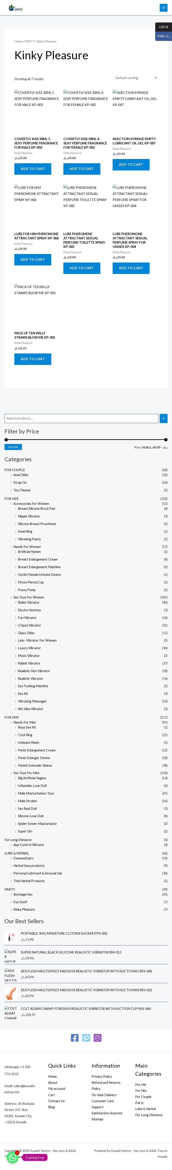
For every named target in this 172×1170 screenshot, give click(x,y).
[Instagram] (97, 1037)
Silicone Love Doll (30, 816)
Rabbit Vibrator (29, 663)
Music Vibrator (29, 656)
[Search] (164, 418)
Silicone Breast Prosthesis (37, 524)
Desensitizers (23, 858)
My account (56, 1089)
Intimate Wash (28, 742)
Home (18, 41)
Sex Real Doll (27, 808)
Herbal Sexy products (29, 866)
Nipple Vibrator (29, 516)
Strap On (20, 482)
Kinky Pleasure (24, 909)
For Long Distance (18, 840)
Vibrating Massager (32, 701)
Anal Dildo (20, 475)
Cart (51, 1095)
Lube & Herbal (145, 1109)
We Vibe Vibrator (30, 709)
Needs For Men (24, 722)
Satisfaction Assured (107, 1113)
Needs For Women (27, 547)
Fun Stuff (20, 902)
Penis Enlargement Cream (37, 750)
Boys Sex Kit (27, 727)
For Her (141, 1084)
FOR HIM (11, 717)
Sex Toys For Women (28, 597)
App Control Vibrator (29, 845)
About (52, 1082)
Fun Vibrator (27, 618)
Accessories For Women (31, 504)
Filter (13, 447)
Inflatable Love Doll (32, 786)
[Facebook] (74, 1037)
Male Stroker (27, 801)
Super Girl (25, 831)
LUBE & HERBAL (16, 853)
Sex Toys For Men (26, 773)
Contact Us (56, 1101)
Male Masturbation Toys (36, 793)
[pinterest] (86, 1037)
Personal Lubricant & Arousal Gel (37, 873)
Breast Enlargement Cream (38, 559)
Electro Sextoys (29, 610)
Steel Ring (25, 531)
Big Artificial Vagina (32, 778)
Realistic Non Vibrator (34, 671)
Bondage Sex (22, 894)
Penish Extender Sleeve (35, 765)
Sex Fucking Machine (33, 686)
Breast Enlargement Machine (39, 567)
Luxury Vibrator (29, 648)
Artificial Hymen (29, 552)
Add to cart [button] (33, 169)
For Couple (143, 1097)
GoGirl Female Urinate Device (39, 574)
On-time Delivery (104, 1095)
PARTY (9, 889)
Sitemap (97, 1119)
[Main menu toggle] (164, 8)
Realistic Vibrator (30, 678)
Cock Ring (25, 735)
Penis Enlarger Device (34, 758)
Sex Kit (23, 693)
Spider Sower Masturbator (37, 824)
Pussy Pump (27, 590)
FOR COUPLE (14, 470)
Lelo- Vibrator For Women (37, 640)
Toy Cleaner (22, 490)
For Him (141, 1091)
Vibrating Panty (29, 539)
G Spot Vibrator (29, 625)
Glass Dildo (26, 633)
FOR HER (11, 499)
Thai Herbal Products (29, 881)
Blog (51, 1107)
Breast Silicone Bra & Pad (36, 508)
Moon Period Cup (31, 582)
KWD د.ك (162, 36)
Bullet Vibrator (29, 602)
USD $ (161, 27)
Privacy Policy (102, 1076)
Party (139, 1103)
